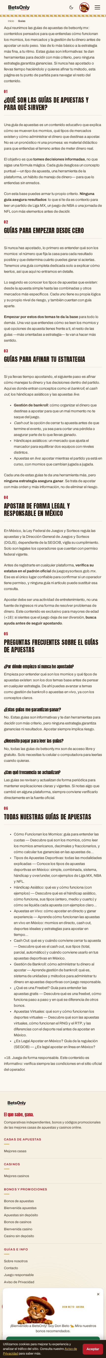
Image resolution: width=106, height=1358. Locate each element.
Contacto (11, 1268)
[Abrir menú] (97, 7)
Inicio (11, 20)
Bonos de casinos (17, 1222)
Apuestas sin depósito (21, 1215)
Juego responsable (19, 1275)
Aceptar (93, 1349)
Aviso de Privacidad (19, 1282)
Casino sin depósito (19, 1236)
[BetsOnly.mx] (19, 7)
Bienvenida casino (18, 1229)
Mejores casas (15, 1151)
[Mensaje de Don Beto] (84, 7)
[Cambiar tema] (71, 7)
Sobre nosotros (16, 1261)
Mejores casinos (16, 1176)
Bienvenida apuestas (20, 1208)
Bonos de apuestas (19, 1201)
